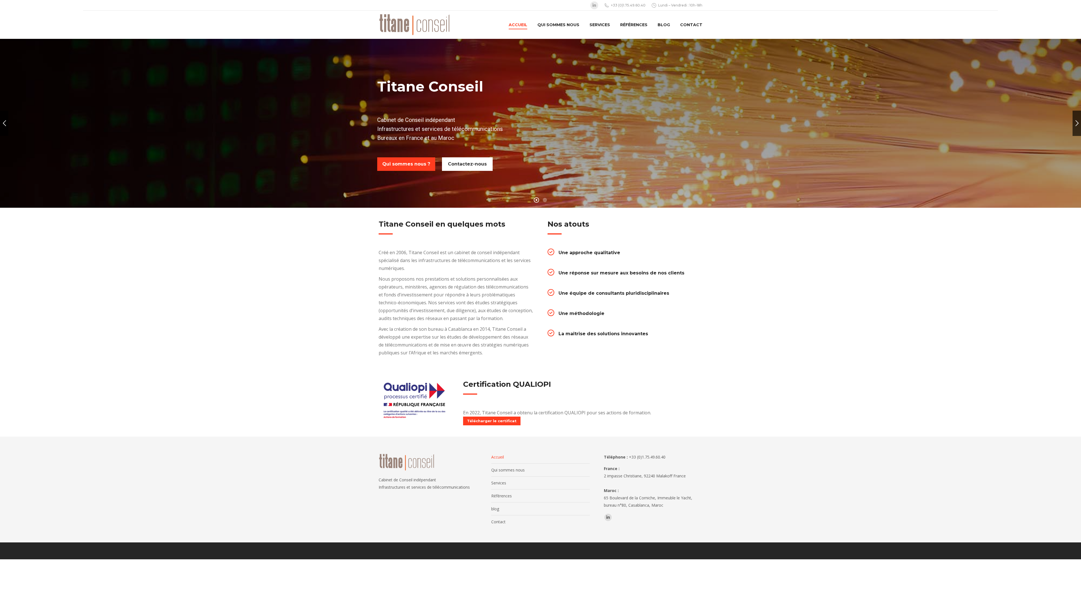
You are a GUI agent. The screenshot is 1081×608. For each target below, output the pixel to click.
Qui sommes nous (508, 470)
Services (498, 483)
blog (495, 508)
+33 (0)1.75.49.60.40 (628, 5)
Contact (498, 521)
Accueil (497, 457)
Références (501, 496)
